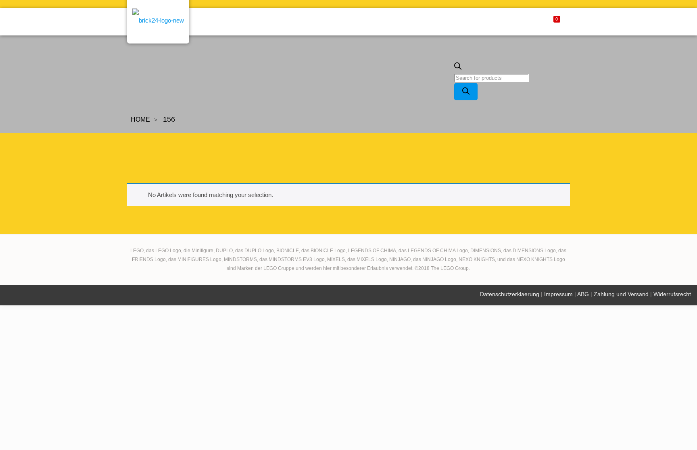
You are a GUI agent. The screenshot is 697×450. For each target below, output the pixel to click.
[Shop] (158, 23)
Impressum (558, 294)
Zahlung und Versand (621, 294)
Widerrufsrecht (672, 294)
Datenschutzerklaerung (509, 294)
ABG (583, 294)
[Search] (466, 91)
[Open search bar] (457, 67)
